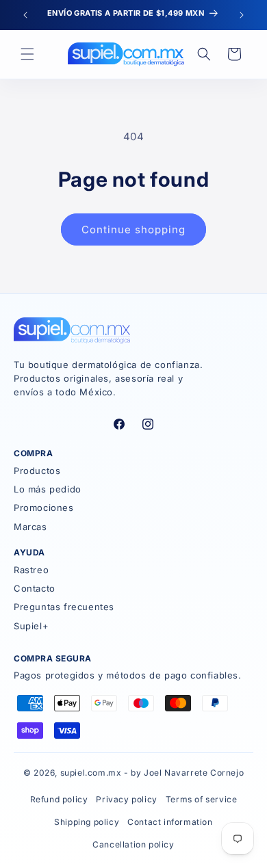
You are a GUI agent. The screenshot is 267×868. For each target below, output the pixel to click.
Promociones (44, 507)
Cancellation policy (133, 844)
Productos (37, 470)
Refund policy (59, 799)
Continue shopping (133, 229)
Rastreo (31, 569)
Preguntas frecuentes (64, 606)
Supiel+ (31, 625)
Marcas (30, 526)
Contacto (34, 588)
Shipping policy (86, 822)
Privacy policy (126, 799)
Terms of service (202, 799)
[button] (27, 54)
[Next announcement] (242, 15)
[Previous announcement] (25, 15)
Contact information (169, 822)
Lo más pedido (47, 489)
